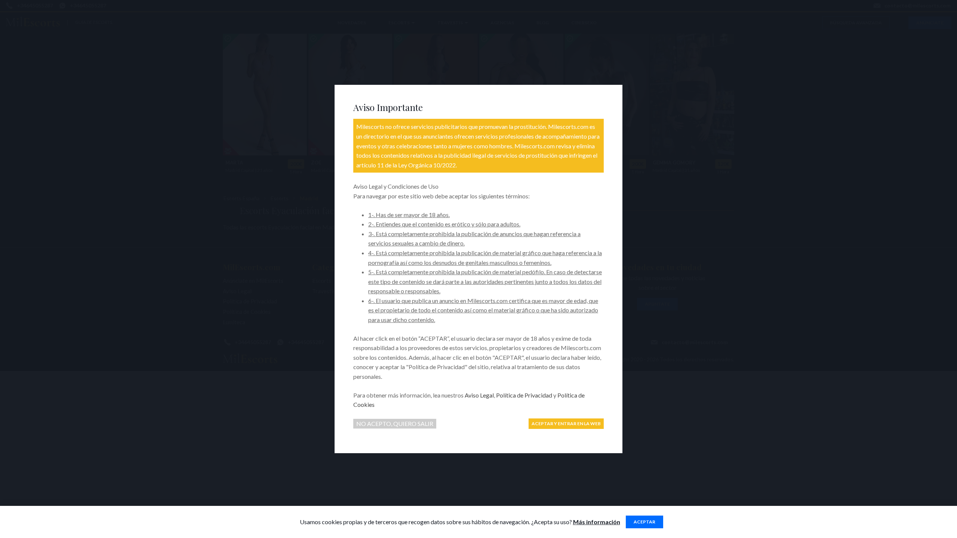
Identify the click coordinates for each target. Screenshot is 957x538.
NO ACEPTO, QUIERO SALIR (394, 423)
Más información (596, 521)
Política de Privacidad (524, 395)
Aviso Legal (479, 395)
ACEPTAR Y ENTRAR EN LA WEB (566, 423)
